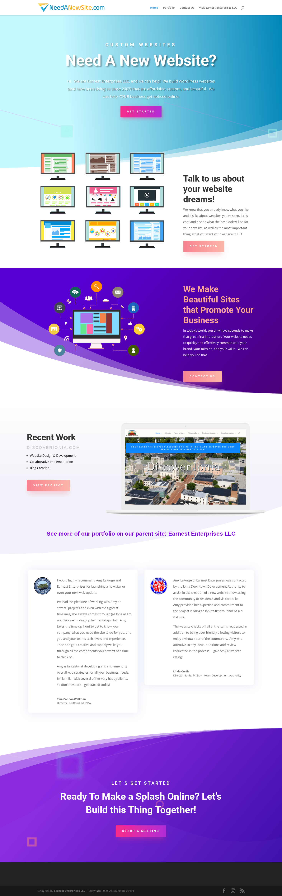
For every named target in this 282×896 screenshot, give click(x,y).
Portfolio (169, 7)
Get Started (141, 111)
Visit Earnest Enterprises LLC (218, 7)
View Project (48, 485)
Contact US (203, 376)
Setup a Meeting (141, 830)
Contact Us (187, 7)
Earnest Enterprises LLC (202, 533)
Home (154, 7)
